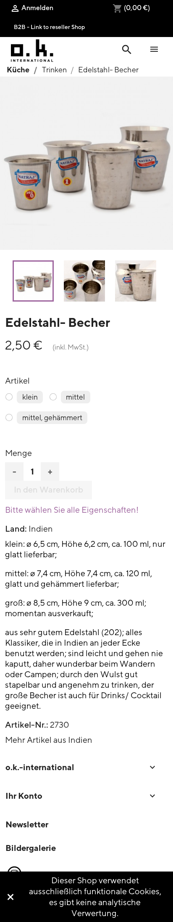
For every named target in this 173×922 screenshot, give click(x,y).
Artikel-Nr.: (26, 725)
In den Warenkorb (48, 490)
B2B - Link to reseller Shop (49, 26)
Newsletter (26, 824)
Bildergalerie (30, 848)
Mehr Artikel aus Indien (48, 739)
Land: (16, 529)
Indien (41, 528)
